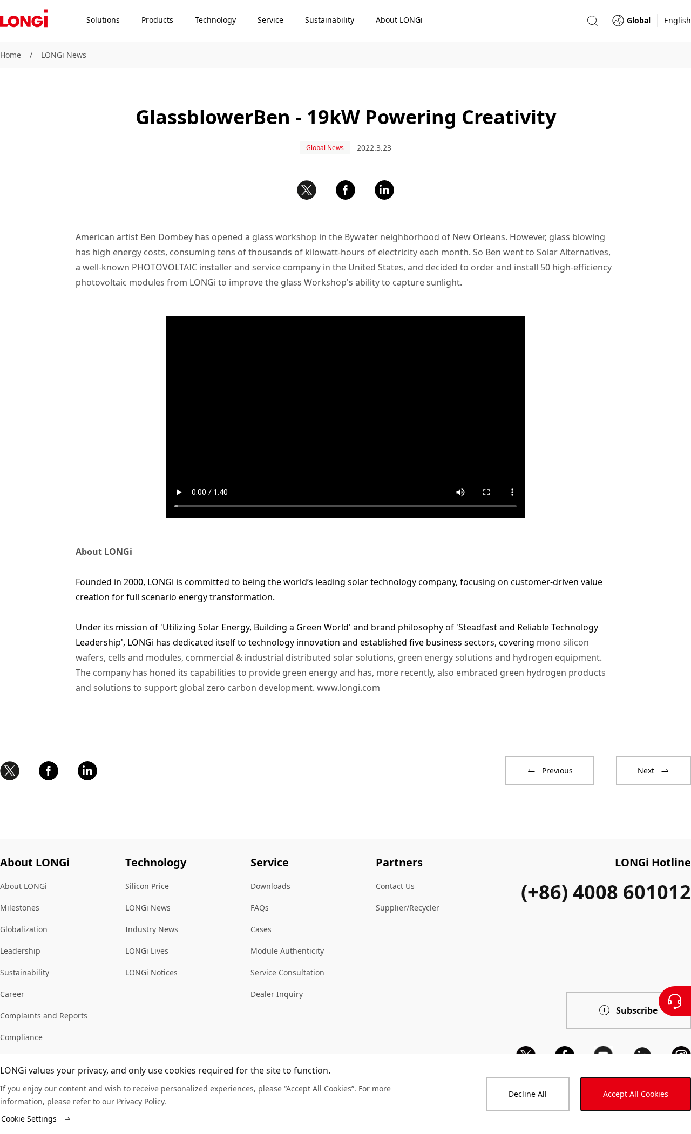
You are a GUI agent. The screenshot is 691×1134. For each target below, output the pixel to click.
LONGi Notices (151, 972)
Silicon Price (147, 886)
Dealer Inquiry (276, 994)
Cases (261, 929)
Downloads (270, 886)
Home (10, 55)
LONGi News (63, 55)
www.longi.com (348, 688)
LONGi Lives (146, 951)
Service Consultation (287, 972)
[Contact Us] (675, 1001)
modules (163, 657)
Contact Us (395, 886)
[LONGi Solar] (24, 21)
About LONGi (23, 886)
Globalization (24, 929)
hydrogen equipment (556, 657)
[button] (592, 21)
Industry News (151, 929)
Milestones (19, 907)
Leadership (20, 951)
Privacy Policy (140, 1101)
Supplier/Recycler (407, 907)
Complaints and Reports (43, 1015)
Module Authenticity (287, 951)
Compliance (21, 1037)
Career (12, 994)
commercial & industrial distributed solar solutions (290, 657)
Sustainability (24, 972)
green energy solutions (445, 657)
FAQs (259, 907)
